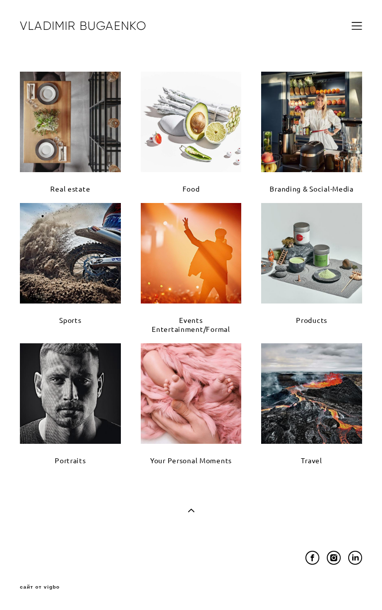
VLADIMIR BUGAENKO (83, 26)
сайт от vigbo (40, 587)
